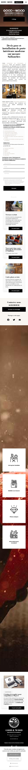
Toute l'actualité (16, 708)
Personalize (14, 763)
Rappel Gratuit (19, 2)
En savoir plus (15, 228)
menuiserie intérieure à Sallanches (14, 102)
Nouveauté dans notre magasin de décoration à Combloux (14, 249)
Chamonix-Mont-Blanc (9, 148)
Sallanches (12, 37)
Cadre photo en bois (13, 277)
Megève (5, 151)
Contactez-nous (14, 34)
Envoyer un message (14, 309)
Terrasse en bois (11, 215)
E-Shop (14, 19)
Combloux (6, 149)
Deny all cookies (14, 759)
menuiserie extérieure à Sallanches (14, 111)
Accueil (2, 37)
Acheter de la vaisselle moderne (10, 133)
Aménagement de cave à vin (10, 135)
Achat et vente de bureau (9, 131)
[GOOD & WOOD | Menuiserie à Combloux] (6, 2)
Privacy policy (14, 766)
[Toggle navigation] (26, 2)
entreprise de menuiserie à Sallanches (14, 64)
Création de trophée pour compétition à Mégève (13, 695)
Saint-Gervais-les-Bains (9, 153)
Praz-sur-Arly (7, 152)
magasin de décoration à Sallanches (14, 119)
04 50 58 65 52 (14, 28)
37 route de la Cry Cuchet (14, 31)
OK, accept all (14, 754)
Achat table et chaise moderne (10, 132)
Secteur (7, 37)
